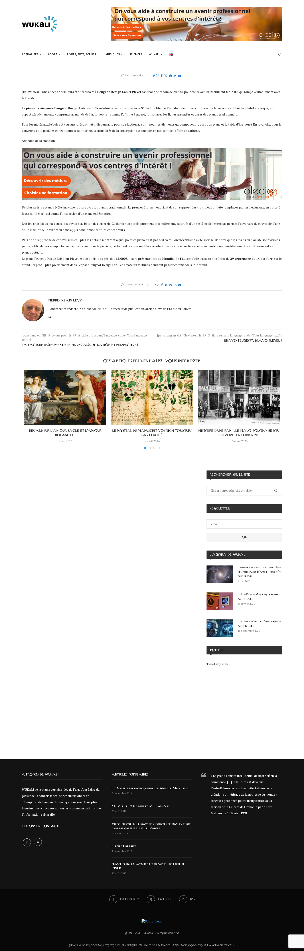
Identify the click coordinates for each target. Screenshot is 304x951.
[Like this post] (157, 76)
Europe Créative (124, 846)
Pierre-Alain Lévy (65, 300)
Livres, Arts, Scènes (81, 54)
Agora (52, 54)
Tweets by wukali (218, 664)
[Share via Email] (179, 76)
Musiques (112, 54)
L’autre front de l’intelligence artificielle (259, 623)
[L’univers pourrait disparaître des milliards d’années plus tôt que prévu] (220, 574)
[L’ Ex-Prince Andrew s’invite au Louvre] (220, 601)
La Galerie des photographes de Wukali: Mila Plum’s (151, 788)
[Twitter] (38, 842)
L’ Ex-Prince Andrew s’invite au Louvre (258, 596)
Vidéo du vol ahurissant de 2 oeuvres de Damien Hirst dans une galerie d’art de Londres (151, 826)
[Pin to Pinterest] (170, 76)
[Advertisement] (244, 709)
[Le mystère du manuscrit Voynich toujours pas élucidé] (152, 397)
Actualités (30, 54)
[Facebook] (27, 842)
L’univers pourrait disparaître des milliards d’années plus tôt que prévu (259, 572)
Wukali (154, 54)
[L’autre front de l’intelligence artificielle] (220, 628)
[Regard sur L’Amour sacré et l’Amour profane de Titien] (65, 397)
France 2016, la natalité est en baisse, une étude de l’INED (148, 866)
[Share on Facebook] (161, 76)
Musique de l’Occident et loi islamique (140, 806)
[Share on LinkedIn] (175, 76)
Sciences (135, 54)
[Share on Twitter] (165, 76)
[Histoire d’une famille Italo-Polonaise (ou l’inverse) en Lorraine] (239, 397)
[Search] (280, 54)
